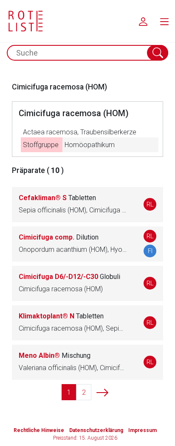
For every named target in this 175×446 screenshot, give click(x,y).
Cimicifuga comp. (59, 237)
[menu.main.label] (164, 21)
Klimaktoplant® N (61, 316)
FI (150, 251)
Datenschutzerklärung (96, 430)
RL (150, 204)
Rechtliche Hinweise (39, 430)
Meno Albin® (54, 355)
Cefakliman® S (57, 198)
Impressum (142, 430)
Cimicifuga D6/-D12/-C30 (69, 277)
